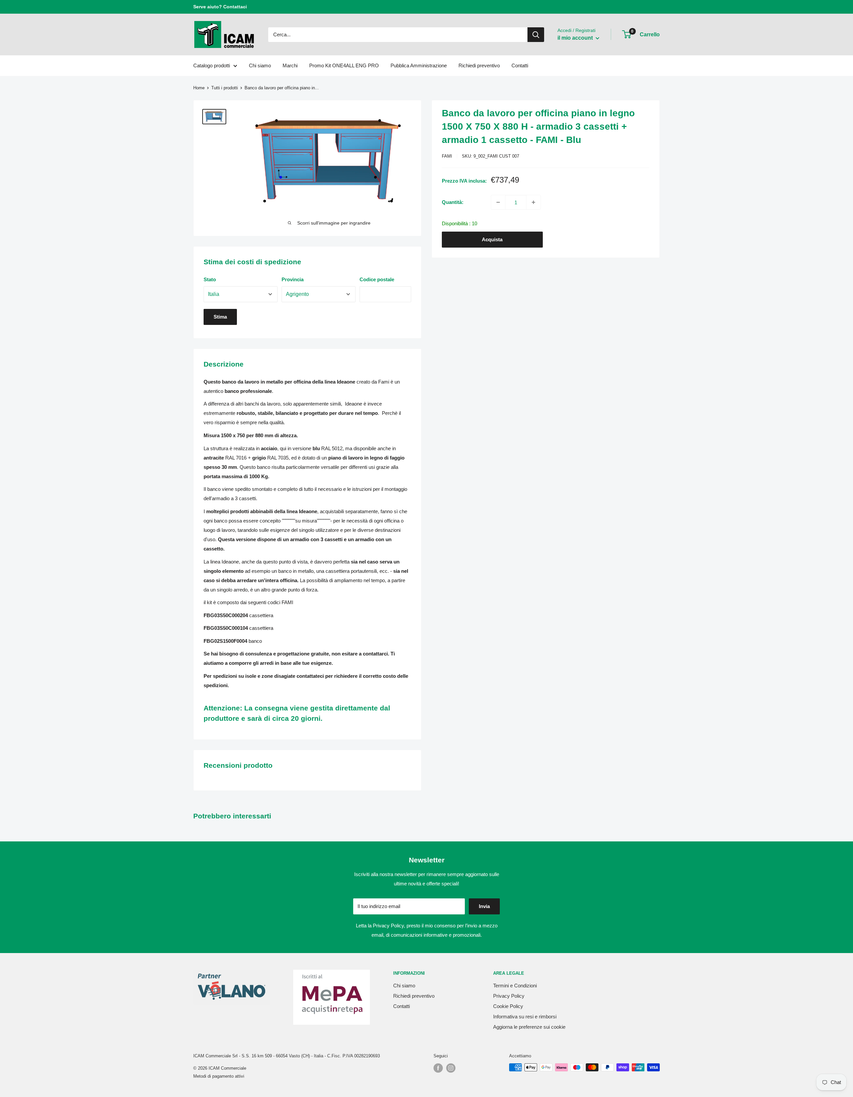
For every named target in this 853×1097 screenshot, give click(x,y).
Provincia (293, 279)
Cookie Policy (508, 1006)
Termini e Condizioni (515, 985)
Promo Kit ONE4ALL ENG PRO (344, 65)
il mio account (575, 38)
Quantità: (452, 202)
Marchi (290, 65)
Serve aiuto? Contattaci (220, 6)
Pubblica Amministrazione (419, 65)
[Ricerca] (535, 34)
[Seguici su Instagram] (450, 1068)
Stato (210, 279)
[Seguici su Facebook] (438, 1068)
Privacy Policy (388, 925)
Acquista (492, 239)
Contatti (519, 65)
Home (199, 87)
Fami (447, 156)
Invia (484, 906)
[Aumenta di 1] (533, 202)
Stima (220, 317)
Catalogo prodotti (211, 65)
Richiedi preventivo (479, 65)
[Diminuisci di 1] (498, 202)
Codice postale (377, 279)
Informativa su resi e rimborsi (524, 1016)
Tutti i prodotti (224, 87)
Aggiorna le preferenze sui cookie (529, 1027)
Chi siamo (260, 65)
